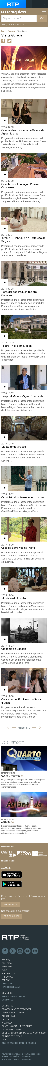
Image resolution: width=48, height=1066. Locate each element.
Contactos (7, 1000)
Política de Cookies (32, 1054)
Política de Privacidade (11, 1054)
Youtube (27, 951)
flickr (35, 951)
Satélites (6, 1019)
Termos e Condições (10, 1056)
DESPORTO (7, 963)
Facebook (5, 951)
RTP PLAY (6, 980)
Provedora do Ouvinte (13, 1013)
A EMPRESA (7, 1023)
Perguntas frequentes (13, 996)
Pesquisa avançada (12, 24)
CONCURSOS (7, 993)
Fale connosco (11, 916)
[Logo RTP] (15, 937)
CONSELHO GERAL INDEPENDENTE (17, 1026)
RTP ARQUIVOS (8, 973)
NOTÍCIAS (6, 960)
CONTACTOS (7, 1006)
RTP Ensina (7, 977)
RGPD (4, 1040)
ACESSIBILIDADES (9, 1016)
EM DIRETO (7, 984)
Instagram (20, 951)
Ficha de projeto (8, 861)
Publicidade (26, 1056)
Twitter (12, 951)
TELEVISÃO (7, 967)
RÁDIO (4, 970)
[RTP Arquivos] (14, 12)
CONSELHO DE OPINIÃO (12, 1030)
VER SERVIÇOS (10, 904)
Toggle (44, 4)
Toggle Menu (36, 4)
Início (3, 31)
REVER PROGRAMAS (11, 987)
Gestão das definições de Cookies (19, 1043)
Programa (11, 31)
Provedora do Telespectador (16, 1009)
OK (42, 18)
